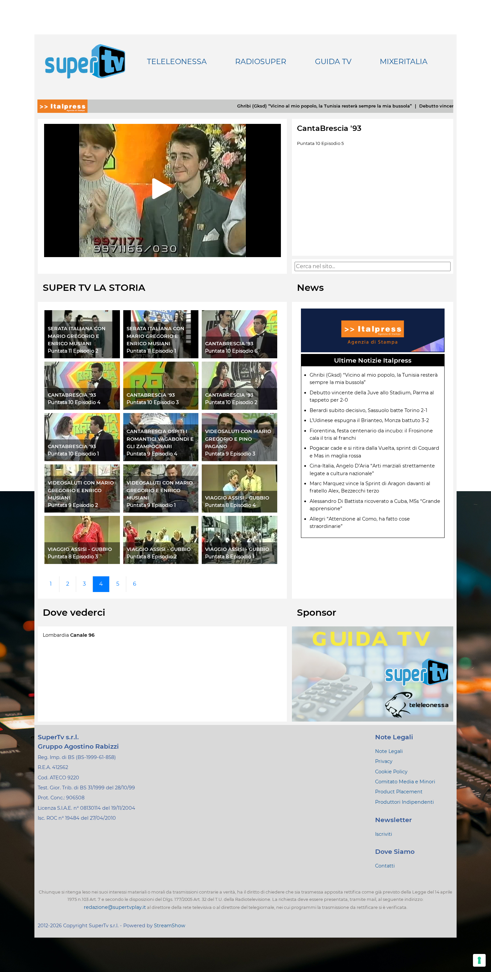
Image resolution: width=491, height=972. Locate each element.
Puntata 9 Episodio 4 (152, 454)
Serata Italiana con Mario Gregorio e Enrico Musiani (77, 336)
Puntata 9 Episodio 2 (73, 505)
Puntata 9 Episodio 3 (230, 454)
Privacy (383, 761)
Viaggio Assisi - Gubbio (237, 498)
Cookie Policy (391, 772)
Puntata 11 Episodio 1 (151, 351)
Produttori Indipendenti (404, 802)
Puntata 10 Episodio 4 (74, 402)
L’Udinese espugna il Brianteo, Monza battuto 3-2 (369, 420)
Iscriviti (383, 834)
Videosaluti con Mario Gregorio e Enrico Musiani (81, 490)
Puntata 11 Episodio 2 (73, 351)
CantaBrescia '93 (229, 344)
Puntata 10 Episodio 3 (153, 402)
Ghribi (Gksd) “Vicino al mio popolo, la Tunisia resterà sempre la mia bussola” (275, 106)
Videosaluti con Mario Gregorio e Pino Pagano (238, 438)
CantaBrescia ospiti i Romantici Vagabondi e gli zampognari (160, 438)
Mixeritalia (404, 61)
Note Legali (389, 751)
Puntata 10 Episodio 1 (73, 454)
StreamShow (169, 926)
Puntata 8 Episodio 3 (73, 557)
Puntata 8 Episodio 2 (152, 557)
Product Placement (399, 792)
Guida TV (333, 61)
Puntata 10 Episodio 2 (231, 402)
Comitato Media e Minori (405, 782)
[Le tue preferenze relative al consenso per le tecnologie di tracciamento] (479, 960)
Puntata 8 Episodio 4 (230, 505)
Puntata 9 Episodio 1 (151, 505)
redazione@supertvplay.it (115, 907)
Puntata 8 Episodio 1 (229, 557)
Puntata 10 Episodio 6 (231, 351)
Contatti (385, 866)
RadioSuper (260, 61)
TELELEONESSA (177, 61)
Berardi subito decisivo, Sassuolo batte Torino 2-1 (368, 410)
